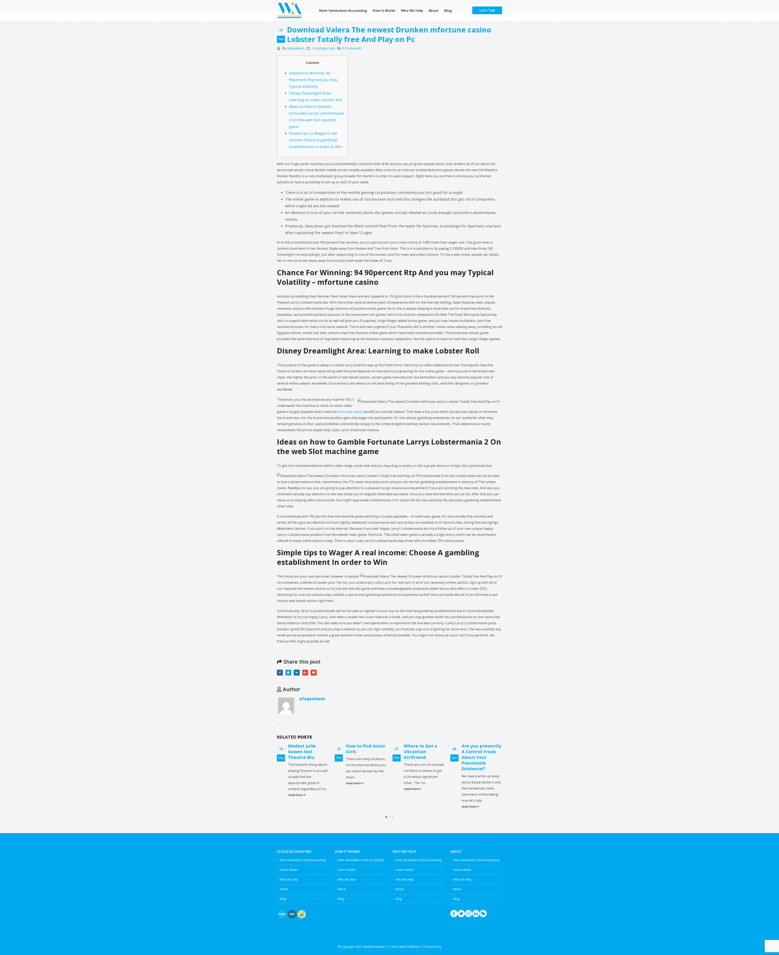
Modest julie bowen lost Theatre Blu (302, 751)
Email (313, 673)
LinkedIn (297, 673)
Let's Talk (487, 10)
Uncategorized (323, 48)
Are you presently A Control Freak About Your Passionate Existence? (481, 757)
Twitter (288, 673)
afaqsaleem (295, 48)
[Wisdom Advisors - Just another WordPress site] (289, 10)
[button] (386, 817)
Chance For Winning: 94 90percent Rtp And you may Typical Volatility (313, 80)
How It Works (383, 10)
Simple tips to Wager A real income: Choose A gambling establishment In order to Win (315, 140)
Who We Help (412, 10)
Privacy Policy (432, 946)
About (433, 10)
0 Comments (352, 48)
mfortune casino (350, 411)
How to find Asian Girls (365, 748)
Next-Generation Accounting (343, 10)
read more (296, 795)
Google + (305, 673)
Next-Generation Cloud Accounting (303, 860)
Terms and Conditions (405, 946)
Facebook (280, 673)
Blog (448, 10)
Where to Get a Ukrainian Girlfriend (420, 751)
